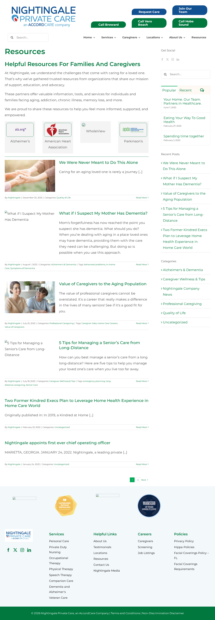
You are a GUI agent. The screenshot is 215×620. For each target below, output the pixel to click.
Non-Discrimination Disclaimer (163, 613)
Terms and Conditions (125, 613)
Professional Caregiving (61, 323)
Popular (169, 90)
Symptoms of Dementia (22, 268)
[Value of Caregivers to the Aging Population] (30, 297)
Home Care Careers (107, 323)
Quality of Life (64, 197)
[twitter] (15, 550)
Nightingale (14, 197)
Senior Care (32, 385)
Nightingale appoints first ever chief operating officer (57, 442)
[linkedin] (29, 550)
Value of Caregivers (14, 327)
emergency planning (94, 381)
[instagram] (22, 550)
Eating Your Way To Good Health (184, 120)
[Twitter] (167, 59)
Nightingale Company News (181, 291)
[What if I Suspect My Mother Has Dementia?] (30, 227)
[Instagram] (172, 59)
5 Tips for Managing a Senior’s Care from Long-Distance (30, 346)
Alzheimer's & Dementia (63, 264)
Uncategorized (62, 427)
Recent (185, 90)
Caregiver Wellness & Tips (62, 381)
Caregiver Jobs (89, 323)
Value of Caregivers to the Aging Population (30, 292)
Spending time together (184, 136)
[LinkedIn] (178, 59)
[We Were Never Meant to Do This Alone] (30, 176)
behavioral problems (94, 264)
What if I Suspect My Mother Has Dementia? (30, 221)
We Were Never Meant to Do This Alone (30, 170)
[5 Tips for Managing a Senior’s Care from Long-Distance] (30, 353)
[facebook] (8, 550)
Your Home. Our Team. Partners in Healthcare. (182, 101)
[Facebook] (162, 59)
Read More (141, 197)
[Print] (19, 531)
